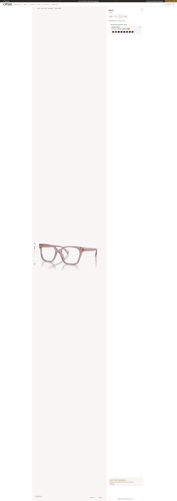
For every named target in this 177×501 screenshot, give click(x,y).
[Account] (168, 4)
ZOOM (100, 497)
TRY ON (91, 497)
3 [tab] (34, 253)
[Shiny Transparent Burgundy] (125, 16)
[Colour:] (126, 32)
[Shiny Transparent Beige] (116, 16)
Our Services (46, 4)
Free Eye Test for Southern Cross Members (154, 1)
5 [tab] (34, 260)
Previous (60, 1)
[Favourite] (142, 9)
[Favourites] (171, 4)
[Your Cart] (174, 4)
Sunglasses (33, 4)
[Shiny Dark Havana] (111, 16)
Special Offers (55, 4)
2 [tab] (34, 250)
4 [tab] (34, 257)
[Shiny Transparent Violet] (121, 16)
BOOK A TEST (172, 1)
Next (117, 1)
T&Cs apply (112, 483)
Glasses (26, 4)
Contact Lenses (18, 4)
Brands (39, 4)
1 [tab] (34, 247)
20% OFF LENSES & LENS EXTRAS (88, 1)
